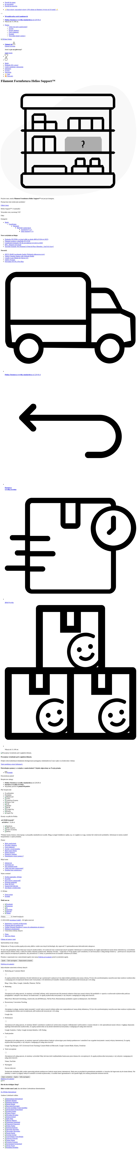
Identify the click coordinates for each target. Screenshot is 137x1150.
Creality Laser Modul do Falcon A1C (16, 258)
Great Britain (19, 1136)
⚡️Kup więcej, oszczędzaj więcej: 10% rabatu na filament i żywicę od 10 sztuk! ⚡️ (31, 9)
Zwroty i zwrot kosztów (12, 849)
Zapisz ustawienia (7, 1077)
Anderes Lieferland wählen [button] (9, 1095)
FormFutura (12, 224)
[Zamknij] (1, 13)
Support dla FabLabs (11, 886)
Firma (7, 934)
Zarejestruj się (9, 865)
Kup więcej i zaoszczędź (12, 880)
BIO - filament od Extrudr (13, 245)
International (19, 1099)
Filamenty (16, 226)
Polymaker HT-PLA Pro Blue (14, 261)
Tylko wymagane (12, 960)
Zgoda (3, 960)
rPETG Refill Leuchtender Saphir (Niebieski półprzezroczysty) (25, 254)
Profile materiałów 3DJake (13, 877)
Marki (7, 222)
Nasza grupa (9, 894)
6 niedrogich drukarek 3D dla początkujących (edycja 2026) (24, 243)
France (13, 1113)
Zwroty (11, 28)
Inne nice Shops (10, 936)
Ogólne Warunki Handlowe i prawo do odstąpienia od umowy (24, 927)
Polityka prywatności (7, 964)
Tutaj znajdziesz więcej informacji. (12, 764)
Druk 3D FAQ (9, 884)
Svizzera (15, 1142)
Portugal (14, 1127)
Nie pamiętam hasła (11, 866)
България (16, 1106)
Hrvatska (15, 1115)
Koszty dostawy (14, 30)
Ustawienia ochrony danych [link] (14, 931)
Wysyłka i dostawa (11, 845)
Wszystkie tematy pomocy (17, 36)
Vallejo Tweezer (10, 260)
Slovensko (16, 1131)
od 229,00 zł (23, 20)
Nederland (16, 1122)
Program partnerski (11, 882)
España (13, 1111)
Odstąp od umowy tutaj (8, 939)
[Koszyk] (70, 59)
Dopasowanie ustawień (25, 960)
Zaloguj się (8, 863)
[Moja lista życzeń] (6, 56)
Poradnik (8, 879)
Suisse (13, 1140)
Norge (13, 1145)
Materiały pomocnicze (24, 228)
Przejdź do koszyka (11, 6)
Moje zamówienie (10, 843)
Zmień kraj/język (18, 916)
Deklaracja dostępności (12, 929)
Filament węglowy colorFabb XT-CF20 (17, 241)
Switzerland (18, 1144)
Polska (13, 1126)
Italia (11, 1118)
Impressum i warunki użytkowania (16, 923)
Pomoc (7, 25)
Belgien (14, 1100)
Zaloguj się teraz (10, 46)
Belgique (15, 1102)
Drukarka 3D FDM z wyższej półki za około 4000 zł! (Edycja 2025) (26, 239)
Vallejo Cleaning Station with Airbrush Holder (19, 256)
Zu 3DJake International (8, 1092)
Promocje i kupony (11, 854)
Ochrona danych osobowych (14, 925)
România (15, 1147)
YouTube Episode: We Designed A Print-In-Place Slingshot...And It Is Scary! (29, 246)
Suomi (13, 1133)
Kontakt (11, 34)
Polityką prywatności (45, 957)
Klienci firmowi (10, 852)
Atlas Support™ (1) (27, 231)
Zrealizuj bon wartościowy (13, 870)
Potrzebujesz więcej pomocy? (14, 856)
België (13, 1104)
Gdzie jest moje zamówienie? (18, 27)
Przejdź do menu (10, 2)
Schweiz (15, 1138)
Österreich (16, 1124)
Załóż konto (8, 53)
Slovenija (16, 1129)
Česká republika (22, 1108)
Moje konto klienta (11, 851)
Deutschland (19, 1109)
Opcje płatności (14, 32)
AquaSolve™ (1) (26, 229)
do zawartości (9, 4)
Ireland (13, 1117)
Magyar (14, 1120)
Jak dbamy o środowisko (13, 888)
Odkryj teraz (5, 205)
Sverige (14, 1135)
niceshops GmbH (15, 920)
